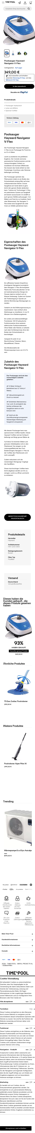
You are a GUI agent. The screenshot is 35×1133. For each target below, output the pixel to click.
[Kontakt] (19, 3)
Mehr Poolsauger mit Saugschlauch (17, 517)
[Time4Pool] (10, 3)
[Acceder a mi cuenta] (25, 3)
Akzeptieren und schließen (15, 1128)
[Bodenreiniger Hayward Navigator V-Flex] (13, 53)
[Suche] (29, 8)
